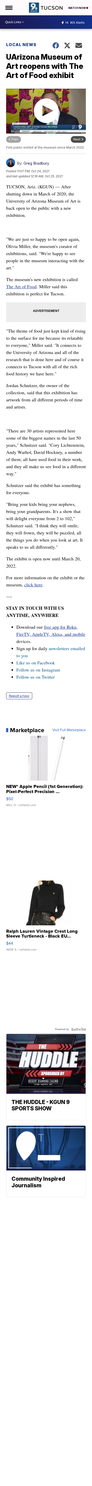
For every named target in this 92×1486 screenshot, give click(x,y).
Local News (21, 44)
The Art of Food (21, 286)
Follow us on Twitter (35, 677)
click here (33, 585)
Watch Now (77, 7)
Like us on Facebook (35, 663)
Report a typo (19, 696)
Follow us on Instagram (38, 670)
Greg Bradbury (36, 163)
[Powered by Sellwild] (78, 1029)
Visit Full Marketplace (69, 730)
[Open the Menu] (8, 7)
